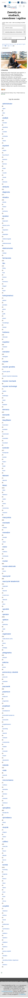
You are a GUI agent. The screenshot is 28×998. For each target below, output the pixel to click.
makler (4, 499)
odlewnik (4, 599)
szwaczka (4, 846)
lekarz (4, 485)
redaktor (4, 746)
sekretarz (4, 794)
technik (5, 865)
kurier (3, 470)
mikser (4, 541)
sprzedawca (6, 818)
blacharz (4, 163)
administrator (7, 104)
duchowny (5, 211)
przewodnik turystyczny (8, 715)
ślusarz (4, 851)
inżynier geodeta (8, 367)
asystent (5, 146)
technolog (4, 869)
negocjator (5, 586)
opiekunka (5, 624)
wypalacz (4, 937)
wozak (4, 919)
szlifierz (5, 842)
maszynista (6, 517)
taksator (4, 855)
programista (5, 701)
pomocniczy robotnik (10, 672)
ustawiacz (5, 910)
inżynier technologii (9, 386)
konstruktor (5, 438)
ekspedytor (5, 234)
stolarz (4, 822)
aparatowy (5, 127)
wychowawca (5, 928)
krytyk (3, 466)
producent (5, 696)
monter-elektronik (9, 566)
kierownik (5, 415)
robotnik (5, 765)
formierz (4, 277)
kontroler (5, 448)
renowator (5, 751)
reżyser (4, 755)
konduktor (4, 429)
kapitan (4, 391)
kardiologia (5, 395)
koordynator (5, 452)
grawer (4, 318)
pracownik (6, 686)
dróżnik (4, 202)
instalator (4, 346)
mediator (4, 527)
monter (5, 561)
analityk (5, 118)
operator (5, 614)
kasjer (4, 400)
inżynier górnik (6, 371)
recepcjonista (5, 742)
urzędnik (5, 906)
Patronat (26, 981)
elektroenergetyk (6, 238)
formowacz (5, 281)
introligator (5, 356)
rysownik (4, 775)
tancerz (4, 860)
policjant (4, 657)
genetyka (4, 304)
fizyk (3, 272)
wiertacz (4, 915)
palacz (4, 643)
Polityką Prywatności (7, 991)
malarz (4, 503)
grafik (3, 313)
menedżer (6, 532)
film (3, 263)
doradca (5, 197)
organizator (6, 634)
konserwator (5, 434)
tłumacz (4, 878)
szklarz (4, 836)
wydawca (4, 933)
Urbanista (4, 70)
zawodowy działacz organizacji (10, 960)
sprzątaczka (5, 812)
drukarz (4, 206)
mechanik (6, 523)
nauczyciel (6, 576)
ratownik (4, 733)
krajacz (4, 461)
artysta (4, 140)
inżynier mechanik (9, 381)
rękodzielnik (5, 760)
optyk (3, 629)
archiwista (5, 136)
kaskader (4, 404)
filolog (4, 268)
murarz (4, 571)
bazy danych (5, 155)
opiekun (5, 620)
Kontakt (21, 981)
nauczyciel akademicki (10, 581)
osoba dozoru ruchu (7, 638)
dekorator (4, 181)
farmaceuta (6, 258)
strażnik (5, 827)
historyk (4, 327)
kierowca (5, 409)
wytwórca (4, 946)
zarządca (4, 955)
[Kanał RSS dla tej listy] (2, 89)
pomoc (4, 667)
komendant (5, 425)
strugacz (4, 832)
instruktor (5, 352)
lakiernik (4, 480)
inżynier (5, 361)
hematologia (5, 322)
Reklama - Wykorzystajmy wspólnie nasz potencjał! (9, 981)
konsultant (5, 442)
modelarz (4, 551)
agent (3, 108)
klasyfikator (6, 420)
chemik (4, 177)
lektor (3, 490)
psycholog (5, 728)
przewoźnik (5, 719)
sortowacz (5, 802)
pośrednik (4, 681)
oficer (3, 604)
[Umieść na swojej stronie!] (4, 89)
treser (3, 896)
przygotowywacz (6, 724)
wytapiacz (5, 942)
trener (3, 892)
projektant (6, 706)
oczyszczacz (5, 595)
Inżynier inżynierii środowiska (9, 376)
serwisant (4, 798)
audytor (4, 150)
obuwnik (4, 590)
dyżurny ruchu (6, 225)
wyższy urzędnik (6, 951)
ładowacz (4, 494)
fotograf (4, 286)
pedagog (4, 647)
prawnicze (6, 692)
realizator (4, 737)
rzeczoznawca (7, 780)
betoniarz (4, 159)
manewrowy (5, 508)
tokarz (4, 883)
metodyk (4, 537)
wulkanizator (5, 924)
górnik (4, 309)
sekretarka (5, 789)
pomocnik (4, 677)
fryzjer (4, 290)
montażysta (5, 556)
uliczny (4, 901)
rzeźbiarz (4, 785)
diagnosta (6, 192)
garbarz (4, 300)
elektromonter (7, 248)
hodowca (5, 332)
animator (4, 122)
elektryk (4, 253)
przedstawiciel (6, 710)
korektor (4, 457)
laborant (5, 475)
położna (5, 662)
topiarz (4, 887)
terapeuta (4, 874)
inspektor (5, 342)
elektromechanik (6, 243)
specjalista (6, 808)
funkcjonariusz (7, 295)
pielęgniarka (6, 653)
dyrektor (5, 216)
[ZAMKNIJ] (22, 994)
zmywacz (4, 964)
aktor (3, 113)
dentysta (5, 187)
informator (5, 337)
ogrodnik (5, 609)
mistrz (4, 547)
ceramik (4, 172)
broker (4, 168)
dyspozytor (5, 221)
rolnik (4, 770)
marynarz (4, 512)
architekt (4, 131)
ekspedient (5, 229)
